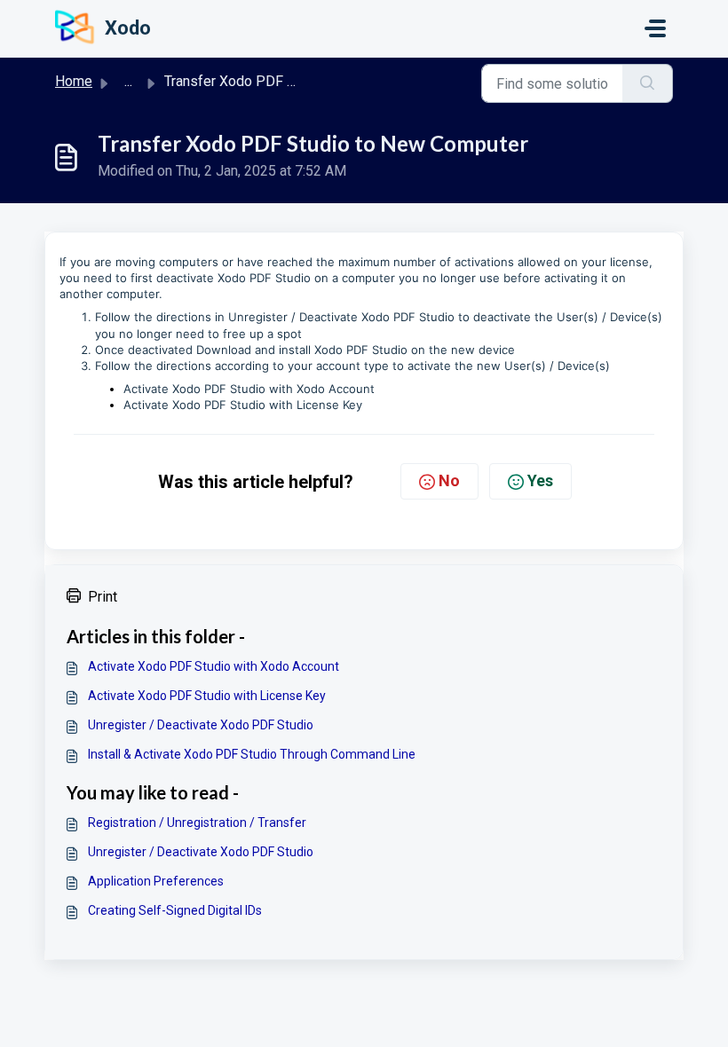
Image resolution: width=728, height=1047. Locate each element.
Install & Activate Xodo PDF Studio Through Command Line (251, 754)
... (128, 81)
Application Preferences (156, 881)
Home (73, 81)
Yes (540, 480)
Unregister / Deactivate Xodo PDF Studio (341, 317)
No (449, 480)
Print (102, 596)
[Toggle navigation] (655, 28)
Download (225, 349)
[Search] (647, 83)
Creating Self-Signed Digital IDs (175, 910)
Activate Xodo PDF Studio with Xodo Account (249, 389)
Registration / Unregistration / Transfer (197, 822)
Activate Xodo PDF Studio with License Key (242, 405)
